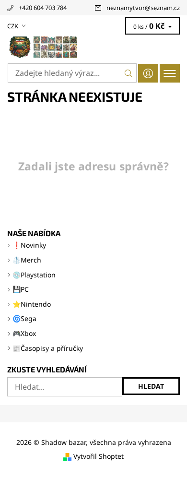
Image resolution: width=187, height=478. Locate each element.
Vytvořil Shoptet (98, 456)
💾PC (20, 289)
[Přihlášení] (148, 73)
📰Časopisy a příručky (47, 348)
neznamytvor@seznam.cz (143, 7)
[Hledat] (129, 73)
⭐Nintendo (31, 304)
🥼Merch (26, 259)
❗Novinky (29, 245)
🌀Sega (24, 318)
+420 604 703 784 (43, 7)
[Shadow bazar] (93, 47)
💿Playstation (34, 274)
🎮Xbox (24, 333)
